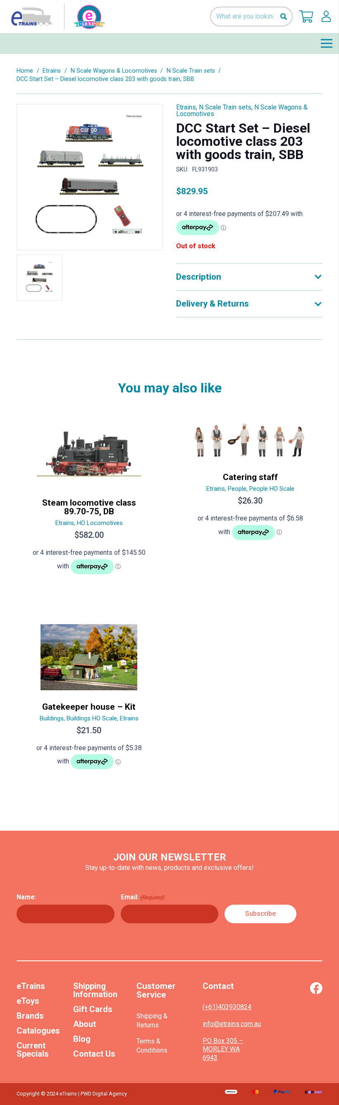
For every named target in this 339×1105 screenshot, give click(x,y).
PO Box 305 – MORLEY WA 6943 (223, 1049)
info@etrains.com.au (232, 1024)
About (84, 1024)
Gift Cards (92, 1009)
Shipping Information (95, 990)
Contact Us (94, 1054)
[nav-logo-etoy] (56, 16)
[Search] (283, 16)
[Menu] (326, 43)
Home (25, 70)
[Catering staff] (250, 500)
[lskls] (326, 16)
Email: (143, 897)
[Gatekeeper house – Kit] (89, 700)
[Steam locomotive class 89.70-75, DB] (89, 500)
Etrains (52, 70)
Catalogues (38, 1031)
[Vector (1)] (316, 988)
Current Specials (33, 1050)
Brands (30, 1016)
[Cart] (306, 16)
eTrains (31, 986)
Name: (26, 897)
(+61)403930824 (227, 1007)
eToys (28, 1001)
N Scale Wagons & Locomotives (114, 70)
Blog (82, 1039)
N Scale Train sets (191, 70)
